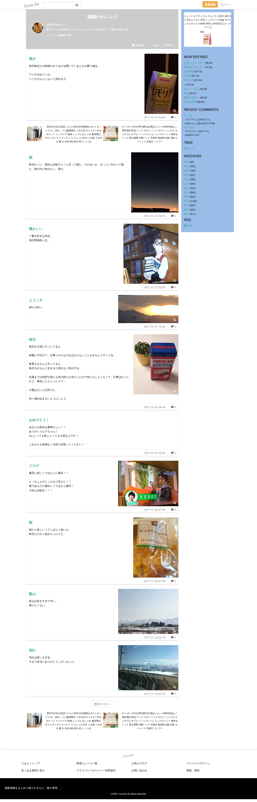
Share (169, 45)
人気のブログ (139, 763)
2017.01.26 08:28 (154, 407)
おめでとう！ (39, 419)
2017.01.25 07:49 (154, 509)
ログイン (225, 4)
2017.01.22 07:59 (154, 581)
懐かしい (36, 228)
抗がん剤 (189, 80)
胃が (32, 58)
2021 (187, 170)
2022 (187, 166)
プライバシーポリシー (89, 770)
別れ (32, 650)
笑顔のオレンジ (102, 17)
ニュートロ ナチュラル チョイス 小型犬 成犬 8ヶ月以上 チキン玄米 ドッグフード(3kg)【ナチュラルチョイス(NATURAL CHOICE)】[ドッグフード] (207, 21)
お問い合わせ (139, 770)
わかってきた (192, 89)
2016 (187, 192)
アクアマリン (56, 25)
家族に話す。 (192, 97)
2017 (187, 188)
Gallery (139, 45)
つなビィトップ (30, 763)
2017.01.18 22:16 (154, 694)
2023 (187, 162)
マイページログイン (198, 763)
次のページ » (102, 704)
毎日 (32, 339)
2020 (187, 175)
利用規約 (110, 770)
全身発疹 (189, 71)
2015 (187, 196)
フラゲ (34, 465)
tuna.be (128, 755)
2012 (187, 209)
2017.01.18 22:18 (154, 637)
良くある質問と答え (33, 770)
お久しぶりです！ (194, 62)
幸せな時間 (190, 101)
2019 (187, 179)
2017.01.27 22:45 (154, 287)
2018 (187, 183)
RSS (190, 225)
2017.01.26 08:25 (154, 453)
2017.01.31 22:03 (154, 117)
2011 (187, 214)
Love (155, 45)
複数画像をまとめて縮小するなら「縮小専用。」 (34, 788)
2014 (187, 201)
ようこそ (36, 300)
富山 (32, 593)
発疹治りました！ (194, 67)
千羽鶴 (188, 75)
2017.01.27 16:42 (154, 326)
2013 (187, 205)
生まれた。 (190, 127)
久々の (188, 115)
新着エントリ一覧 (86, 763)
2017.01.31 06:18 (154, 216)
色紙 (186, 93)
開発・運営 (193, 770)
